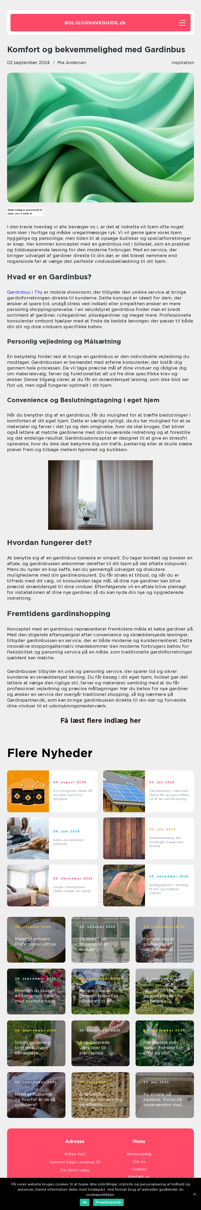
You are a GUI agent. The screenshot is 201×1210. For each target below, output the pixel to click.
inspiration (183, 62)
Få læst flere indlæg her (100, 720)
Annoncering (138, 1154)
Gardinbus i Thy (25, 292)
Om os (139, 1161)
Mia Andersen (71, 62)
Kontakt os (139, 1176)
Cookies (139, 1169)
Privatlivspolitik (108, 1202)
